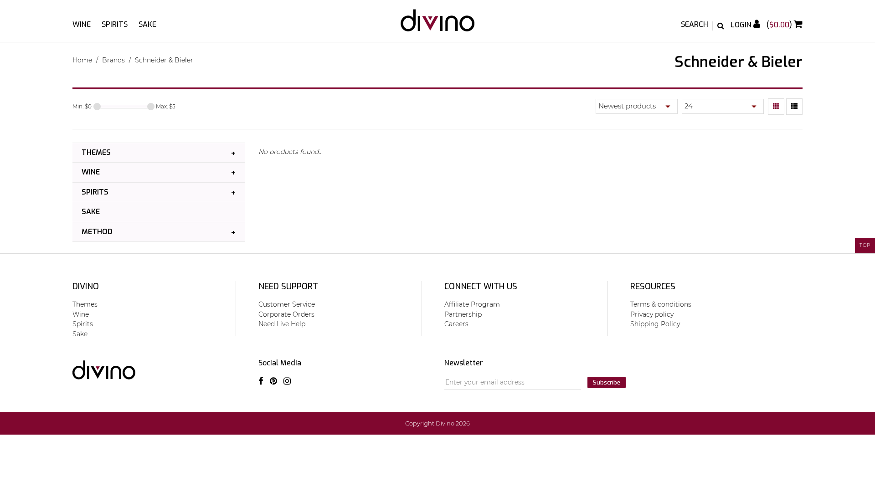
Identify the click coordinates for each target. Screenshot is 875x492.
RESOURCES (652, 286)
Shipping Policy (655, 324)
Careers (456, 324)
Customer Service (286, 304)
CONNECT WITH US (480, 286)
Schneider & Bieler (164, 60)
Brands (113, 60)
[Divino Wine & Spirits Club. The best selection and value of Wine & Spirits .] (437, 25)
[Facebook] (260, 381)
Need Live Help (281, 324)
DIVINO (85, 286)
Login (742, 25)
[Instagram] (287, 381)
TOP (865, 245)
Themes (96, 152)
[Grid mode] (776, 106)
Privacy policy (652, 314)
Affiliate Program (472, 304)
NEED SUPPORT (288, 286)
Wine (81, 24)
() (780, 25)
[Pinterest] (273, 381)
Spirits (115, 24)
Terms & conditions (660, 304)
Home (82, 60)
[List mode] (794, 106)
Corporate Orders (286, 314)
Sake (147, 24)
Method (97, 231)
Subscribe (606, 382)
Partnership (463, 314)
